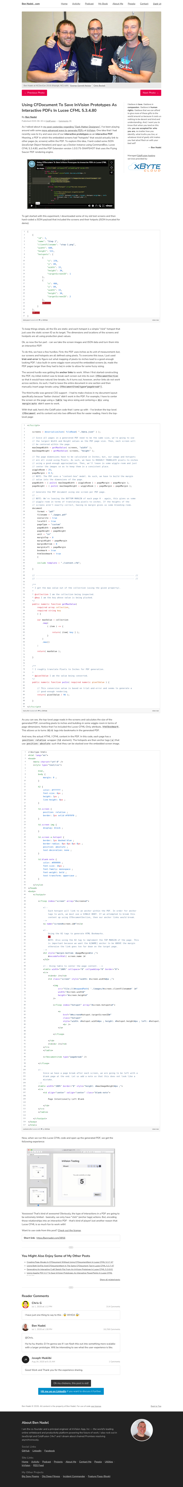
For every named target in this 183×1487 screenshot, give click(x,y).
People (131, 3)
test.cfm (26, 711)
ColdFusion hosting (146, 155)
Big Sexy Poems (30, 1476)
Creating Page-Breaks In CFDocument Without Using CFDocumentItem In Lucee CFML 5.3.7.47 (70, 1262)
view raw (155, 320)
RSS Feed (38, 1465)
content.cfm (27, 1129)
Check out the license (69, 1230)
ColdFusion (51, 121)
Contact (144, 3)
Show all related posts (110, 1279)
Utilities (109, 1461)
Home (64, 3)
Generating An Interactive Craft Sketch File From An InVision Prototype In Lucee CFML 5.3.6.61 (70, 1269)
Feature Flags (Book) (99, 1476)
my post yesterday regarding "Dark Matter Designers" (71, 126)
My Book (103, 3)
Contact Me (85, 1461)
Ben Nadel (31, 117)
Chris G (37, 1303)
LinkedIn (36, 1450)
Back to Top (156, 1406)
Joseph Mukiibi (41, 1358)
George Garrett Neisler (80, 85)
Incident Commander (74, 1476)
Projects (58, 1461)
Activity (76, 3)
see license (96, 1406)
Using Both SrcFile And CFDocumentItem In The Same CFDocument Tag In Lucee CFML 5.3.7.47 (70, 1265)
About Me (118, 3)
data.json (26, 320)
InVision (91, 130)
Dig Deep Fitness (51, 1476)
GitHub (45, 320)
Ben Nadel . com (31, 3)
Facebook (49, 1450)
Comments (63, 121)
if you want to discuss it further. (71, 1391)
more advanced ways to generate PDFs (63, 130)
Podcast (89, 3)
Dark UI (157, 3)
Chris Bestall (99, 85)
